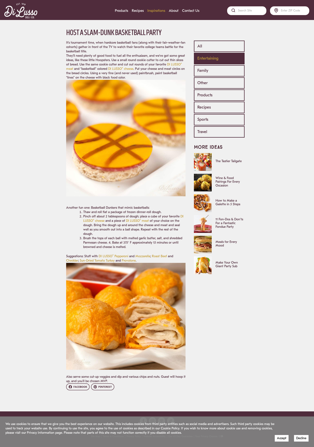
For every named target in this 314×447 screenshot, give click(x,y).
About (173, 11)
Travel (202, 131)
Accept (281, 438)
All (199, 46)
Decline (301, 438)
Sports (202, 119)
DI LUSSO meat (137, 221)
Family (202, 70)
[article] (219, 162)
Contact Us (190, 11)
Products (121, 11)
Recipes (138, 11)
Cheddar (72, 260)
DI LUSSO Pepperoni (113, 256)
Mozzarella (142, 256)
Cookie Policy (170, 428)
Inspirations (156, 11)
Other (202, 83)
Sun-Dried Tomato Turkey (97, 260)
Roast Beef (159, 256)
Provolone (129, 260)
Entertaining (207, 58)
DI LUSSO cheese (120, 69)
